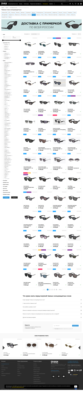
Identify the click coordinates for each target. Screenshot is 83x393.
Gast (6, 104)
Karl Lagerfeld (7, 120)
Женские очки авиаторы (53, 14)
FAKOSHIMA (7, 97)
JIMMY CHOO (7, 115)
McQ (5, 136)
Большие (60, 12)
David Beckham (7, 85)
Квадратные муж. (62, 14)
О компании (19, 373)
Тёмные (33, 14)
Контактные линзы (4, 367)
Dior (5, 88)
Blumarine (6, 66)
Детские (33, 12)
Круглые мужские (48, 12)
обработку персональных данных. (66, 328)
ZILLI (5, 177)
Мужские (13, 12)
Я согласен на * (63, 328)
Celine (6, 80)
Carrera (6, 77)
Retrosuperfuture (8, 159)
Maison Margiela (7, 128)
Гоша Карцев (6, 178)
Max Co (6, 132)
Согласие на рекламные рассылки (39, 383)
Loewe (5, 127)
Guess (6, 111)
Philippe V (6, 150)
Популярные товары (20, 365)
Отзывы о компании (36, 377)
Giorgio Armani (7, 105)
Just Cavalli (6, 117)
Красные (38, 14)
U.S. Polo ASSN (7, 171)
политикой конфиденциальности (18, 387)
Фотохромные (23, 14)
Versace (6, 174)
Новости (18, 375)
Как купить (35, 365)
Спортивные (28, 12)
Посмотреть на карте (55, 370)
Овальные (73, 14)
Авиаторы (23, 12)
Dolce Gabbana (7, 89)
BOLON (6, 67)
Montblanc (6, 139)
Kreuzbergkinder (7, 123)
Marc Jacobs (7, 129)
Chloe (5, 82)
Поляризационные (39, 12)
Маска (46, 14)
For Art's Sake (7, 100)
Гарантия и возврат (36, 367)
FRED (5, 101)
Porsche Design (7, 152)
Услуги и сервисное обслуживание (39, 373)
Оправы (2, 365)
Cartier (6, 78)
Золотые (29, 14)
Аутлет (2, 371)
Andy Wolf (6, 63)
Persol (5, 148)
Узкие (42, 14)
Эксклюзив (7, 58)
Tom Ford (6, 169)
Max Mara (6, 133)
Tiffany (6, 167)
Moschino (6, 140)
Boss (6, 69)
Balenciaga (7, 65)
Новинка (6, 53)
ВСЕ (9, 12)
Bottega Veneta (7, 70)
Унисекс (68, 14)
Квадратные (55, 12)
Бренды (18, 371)
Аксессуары (3, 369)
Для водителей (4, 14)
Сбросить (14, 197)
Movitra (6, 143)
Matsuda (6, 131)
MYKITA (6, 144)
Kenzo (5, 121)
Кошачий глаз (4, 17)
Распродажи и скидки (21, 367)
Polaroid (6, 151)
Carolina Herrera (8, 74)
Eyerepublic (7, 96)
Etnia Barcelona (7, 93)
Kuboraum (7, 124)
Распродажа (7, 57)
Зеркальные (17, 14)
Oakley (6, 146)
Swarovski (6, 166)
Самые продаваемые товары (41, 335)
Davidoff (6, 86)
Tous (6, 170)
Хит (6, 55)
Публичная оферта (36, 379)
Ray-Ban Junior (7, 158)
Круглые (65, 12)
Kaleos (5, 119)
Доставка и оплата (36, 369)
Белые (75, 12)
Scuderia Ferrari (7, 162)
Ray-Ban (6, 156)
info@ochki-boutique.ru (76, 365)
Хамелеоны (70, 12)
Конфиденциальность (37, 381)
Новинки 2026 (4, 12)
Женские (17, 12)
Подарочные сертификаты (35, 3)
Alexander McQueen (8, 62)
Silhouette (6, 163)
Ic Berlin (6, 112)
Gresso (6, 108)
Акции (18, 369)
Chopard (6, 84)
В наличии (7, 54)
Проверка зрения (36, 371)
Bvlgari (6, 73)
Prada (6, 154)
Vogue (6, 175)
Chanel (6, 81)
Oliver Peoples (7, 147)
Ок (75, 386)
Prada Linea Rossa (8, 155)
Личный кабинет (36, 375)
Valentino (6, 173)
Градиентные (11, 14)
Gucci (6, 109)
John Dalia (6, 116)
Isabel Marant (7, 113)
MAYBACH (6, 135)
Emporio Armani (7, 92)
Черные (9, 17)
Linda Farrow (7, 125)
